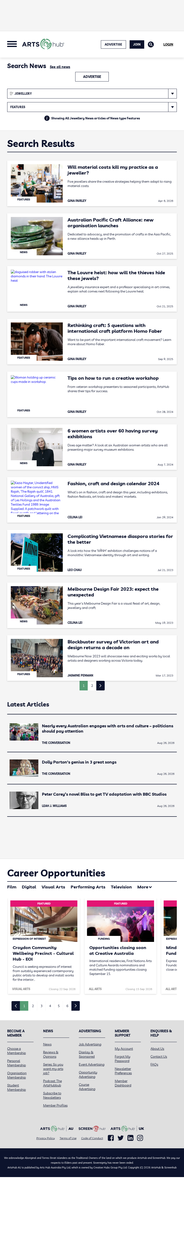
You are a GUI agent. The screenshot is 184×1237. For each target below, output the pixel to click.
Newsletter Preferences (123, 1071)
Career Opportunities (56, 873)
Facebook (111, 1138)
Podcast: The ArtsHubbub (52, 1083)
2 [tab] (33, 1006)
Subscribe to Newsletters (52, 1095)
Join (137, 44)
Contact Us (158, 1056)
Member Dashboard (123, 1083)
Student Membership (16, 1087)
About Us (157, 1048)
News (47, 1044)
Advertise (92, 77)
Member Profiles (55, 1105)
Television (121, 887)
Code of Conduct (92, 1138)
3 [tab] (41, 1006)
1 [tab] (24, 1006)
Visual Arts (53, 887)
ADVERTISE (113, 44)
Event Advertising (91, 1064)
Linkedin (130, 1138)
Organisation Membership (17, 1075)
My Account (124, 1048)
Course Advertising (87, 1086)
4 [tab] (50, 1006)
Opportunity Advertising (88, 1074)
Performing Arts (88, 887)
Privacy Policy (45, 1138)
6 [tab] (67, 1006)
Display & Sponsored (87, 1054)
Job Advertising (90, 1044)
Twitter (120, 1137)
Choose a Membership (16, 1050)
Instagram (140, 1138)
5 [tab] (59, 1006)
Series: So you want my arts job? (53, 1068)
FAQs (154, 1064)
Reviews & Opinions (50, 1054)
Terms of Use (68, 1138)
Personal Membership (16, 1063)
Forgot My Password (122, 1058)
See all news (60, 67)
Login (168, 44)
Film (11, 887)
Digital (29, 887)
